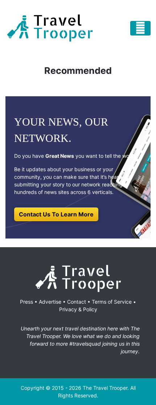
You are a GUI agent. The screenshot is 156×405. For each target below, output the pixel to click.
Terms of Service (112, 302)
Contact (76, 302)
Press (26, 302)
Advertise (50, 302)
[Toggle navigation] (140, 28)
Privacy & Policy (78, 309)
